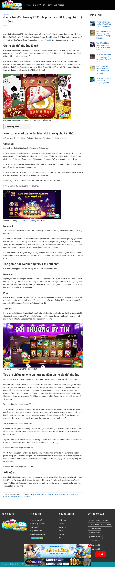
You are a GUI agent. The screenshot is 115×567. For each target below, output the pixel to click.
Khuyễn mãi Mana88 (37, 534)
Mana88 (48, 40)
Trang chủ (32, 5)
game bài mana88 (95, 537)
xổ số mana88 (94, 525)
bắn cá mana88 (94, 549)
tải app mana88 (94, 533)
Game (57, 494)
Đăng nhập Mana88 (37, 524)
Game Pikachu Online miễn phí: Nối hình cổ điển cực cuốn (102, 69)
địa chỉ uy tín (42, 494)
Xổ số (61, 531)
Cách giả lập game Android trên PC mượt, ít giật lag (103, 80)
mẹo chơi (14, 496)
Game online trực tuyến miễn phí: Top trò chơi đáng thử (103, 24)
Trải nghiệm (26, 496)
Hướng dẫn (41, 5)
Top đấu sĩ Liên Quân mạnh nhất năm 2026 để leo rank (103, 46)
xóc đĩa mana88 (95, 529)
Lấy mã (100, 554)
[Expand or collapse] (28, 126)
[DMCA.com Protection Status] (37, 538)
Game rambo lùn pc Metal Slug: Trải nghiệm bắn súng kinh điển (103, 34)
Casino (61, 524)
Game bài (62, 494)
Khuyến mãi (52, 5)
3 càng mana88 (94, 545)
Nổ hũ (61, 538)
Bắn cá (61, 534)
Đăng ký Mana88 (36, 520)
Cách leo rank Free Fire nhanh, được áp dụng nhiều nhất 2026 (103, 58)
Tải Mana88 (34, 527)
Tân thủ (20, 496)
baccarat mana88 (102, 521)
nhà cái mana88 (94, 541)
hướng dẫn (6, 496)
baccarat (35, 494)
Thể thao (62, 520)
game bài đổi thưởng (72, 494)
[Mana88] (13, 5)
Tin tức (61, 5)
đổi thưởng (50, 494)
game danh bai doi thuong (26, 221)
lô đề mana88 (106, 525)
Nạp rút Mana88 (36, 531)
